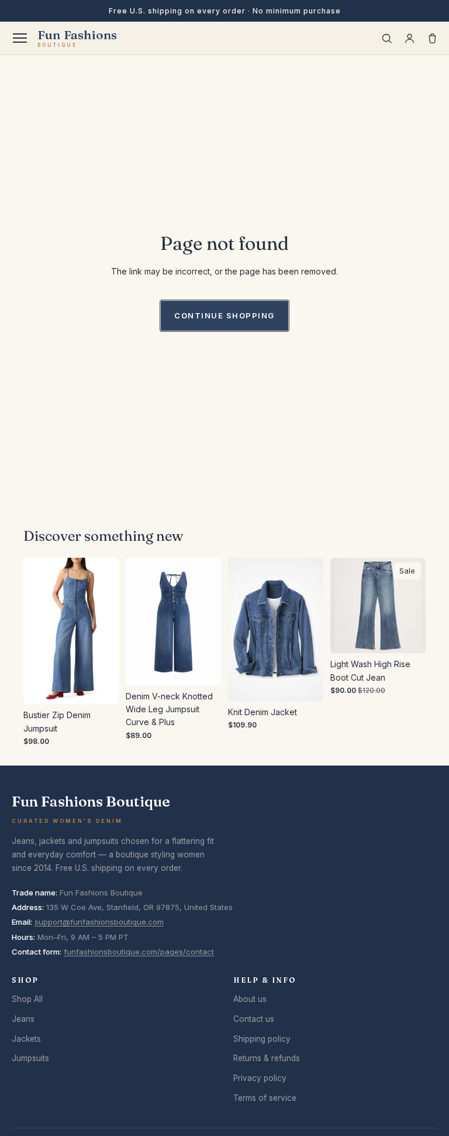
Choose (110, 686)
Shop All (27, 999)
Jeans (23, 1019)
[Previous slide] (36, 631)
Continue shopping (224, 315)
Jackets (26, 1039)
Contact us (253, 1019)
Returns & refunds (266, 1058)
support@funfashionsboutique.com (99, 921)
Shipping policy (262, 1039)
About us (250, 999)
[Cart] (432, 38)
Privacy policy (259, 1078)
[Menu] (20, 38)
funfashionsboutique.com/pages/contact (139, 951)
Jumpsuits (30, 1058)
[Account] (409, 38)
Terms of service (264, 1098)
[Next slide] (106, 631)
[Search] (387, 38)
